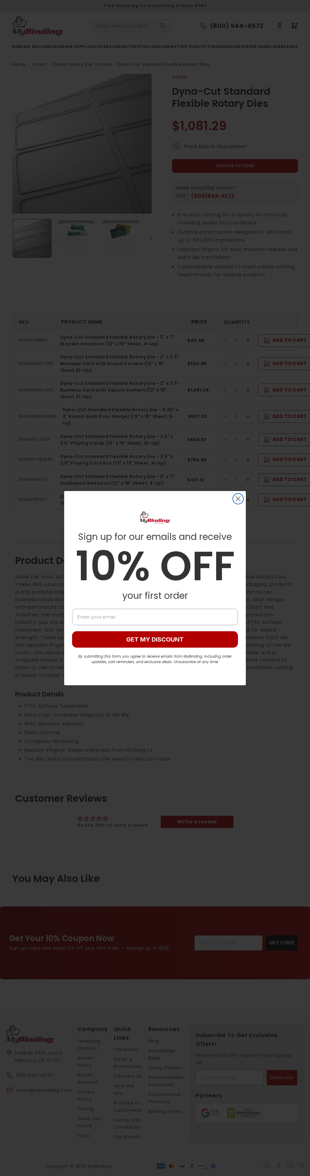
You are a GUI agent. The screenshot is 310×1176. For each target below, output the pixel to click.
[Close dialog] (238, 498)
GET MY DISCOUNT (155, 639)
